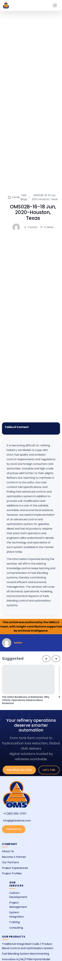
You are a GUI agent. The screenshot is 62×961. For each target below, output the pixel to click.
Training (14, 922)
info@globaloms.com (17, 820)
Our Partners (10, 862)
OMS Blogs (24, 197)
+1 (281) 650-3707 (14, 814)
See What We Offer (19, 770)
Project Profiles (12, 873)
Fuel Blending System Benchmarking (25, 954)
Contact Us (13, 829)
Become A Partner (14, 857)
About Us (8, 851)
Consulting (16, 928)
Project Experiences (15, 868)
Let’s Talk (49, 770)
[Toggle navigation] (54, 5)
